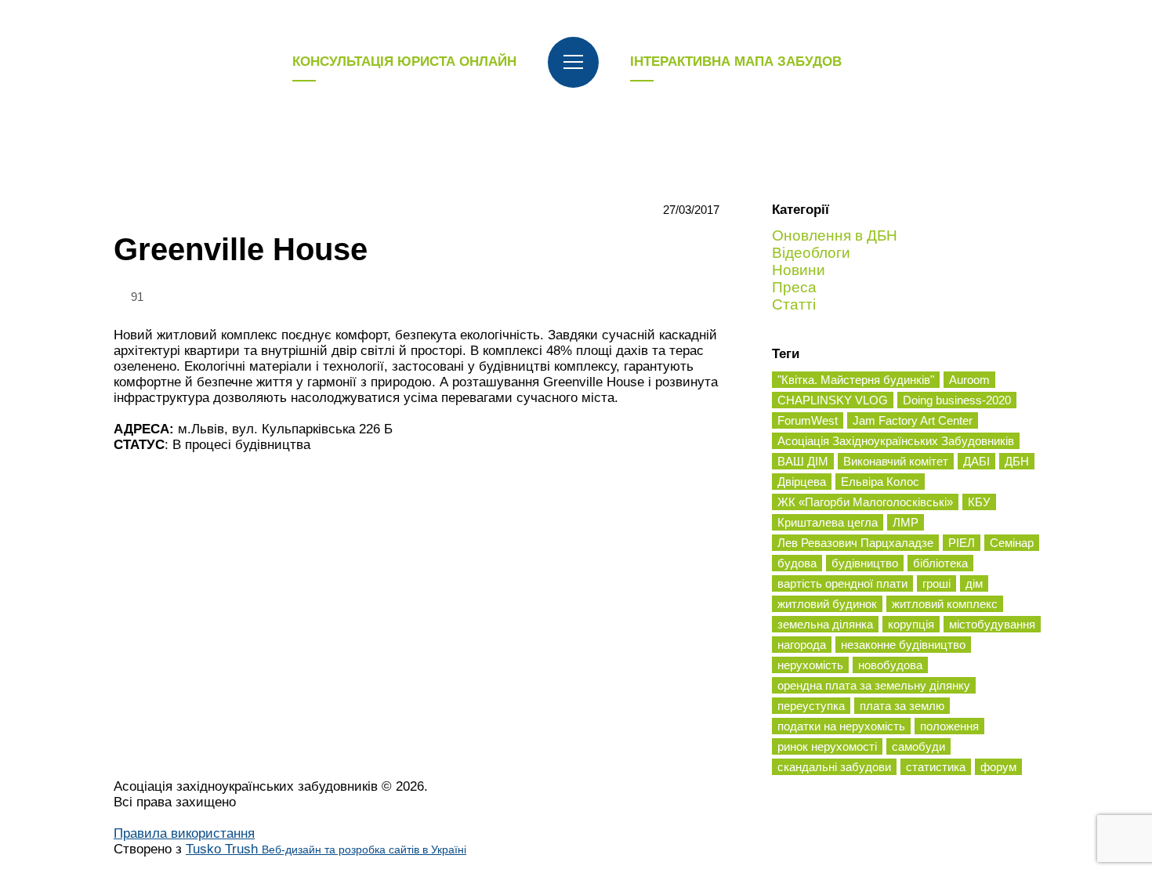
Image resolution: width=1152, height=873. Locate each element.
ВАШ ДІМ (802, 461)
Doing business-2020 (957, 400)
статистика (935, 766)
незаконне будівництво (903, 644)
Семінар (1012, 542)
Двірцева (801, 481)
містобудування (992, 624)
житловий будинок (827, 603)
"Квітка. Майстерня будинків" (855, 379)
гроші (936, 583)
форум (998, 766)
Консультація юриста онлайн (404, 61)
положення (949, 726)
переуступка (811, 705)
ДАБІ (976, 461)
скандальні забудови (834, 766)
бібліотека (940, 563)
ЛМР (905, 522)
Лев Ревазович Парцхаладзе (855, 542)
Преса (794, 287)
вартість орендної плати (842, 583)
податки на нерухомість (841, 726)
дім (974, 583)
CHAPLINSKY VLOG (832, 400)
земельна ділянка (825, 624)
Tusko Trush (326, 849)
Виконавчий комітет (895, 461)
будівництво (864, 563)
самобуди (918, 746)
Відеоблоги (811, 253)
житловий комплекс (945, 603)
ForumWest (807, 420)
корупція (911, 624)
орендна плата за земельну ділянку (873, 685)
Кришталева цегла (827, 522)
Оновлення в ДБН (834, 235)
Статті (794, 304)
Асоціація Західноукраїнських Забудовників (895, 440)
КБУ (979, 502)
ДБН (1017, 461)
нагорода (801, 644)
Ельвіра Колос (880, 481)
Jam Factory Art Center (913, 420)
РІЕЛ (961, 542)
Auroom (969, 379)
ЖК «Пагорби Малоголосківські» (865, 502)
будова (797, 563)
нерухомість (810, 665)
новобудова (890, 665)
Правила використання (184, 833)
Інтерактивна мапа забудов (736, 61)
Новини (798, 270)
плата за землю (902, 705)
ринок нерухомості (827, 746)
